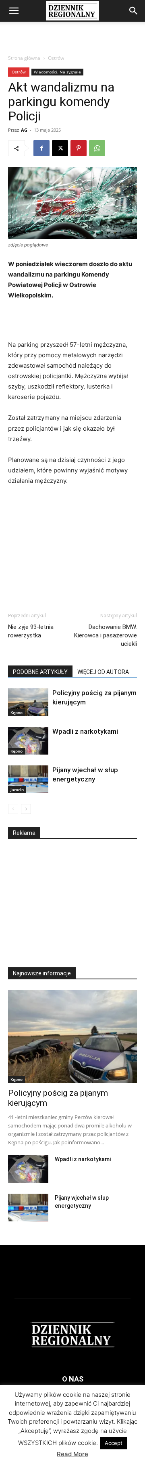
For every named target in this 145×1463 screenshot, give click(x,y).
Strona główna (24, 58)
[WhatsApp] (97, 148)
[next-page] (26, 809)
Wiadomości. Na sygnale (57, 72)
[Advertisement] (72, 36)
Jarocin (17, 789)
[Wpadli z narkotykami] (28, 741)
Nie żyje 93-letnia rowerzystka (31, 631)
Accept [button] (113, 1443)
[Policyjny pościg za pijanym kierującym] (28, 702)
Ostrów (56, 58)
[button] (14, 11)
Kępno (16, 712)
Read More (72, 1454)
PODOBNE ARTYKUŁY (40, 672)
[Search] (133, 11)
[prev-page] (13, 809)
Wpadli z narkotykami (85, 731)
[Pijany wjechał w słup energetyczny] (28, 779)
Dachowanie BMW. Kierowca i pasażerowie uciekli (105, 635)
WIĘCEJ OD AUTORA (103, 672)
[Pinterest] (78, 148)
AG (24, 130)
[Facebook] (41, 148)
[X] (60, 148)
